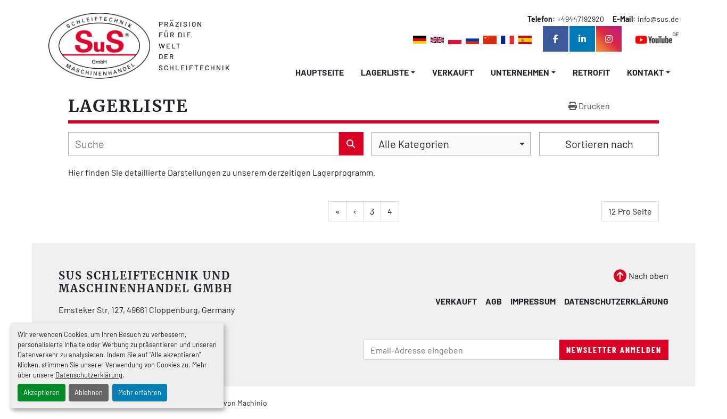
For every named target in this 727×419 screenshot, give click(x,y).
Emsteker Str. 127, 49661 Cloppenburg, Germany (147, 310)
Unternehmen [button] (520, 72)
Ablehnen (89, 392)
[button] (388, 72)
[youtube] (657, 39)
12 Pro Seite (630, 211)
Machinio (252, 402)
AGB (493, 301)
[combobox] (451, 143)
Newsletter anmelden (614, 349)
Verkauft (453, 72)
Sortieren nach (599, 143)
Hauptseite (319, 72)
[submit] (351, 143)
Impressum (533, 301)
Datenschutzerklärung (88, 375)
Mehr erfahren (139, 392)
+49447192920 (580, 18)
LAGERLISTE (385, 72)
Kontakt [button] (645, 72)
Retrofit (591, 72)
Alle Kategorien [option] (413, 143)
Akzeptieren (41, 392)
